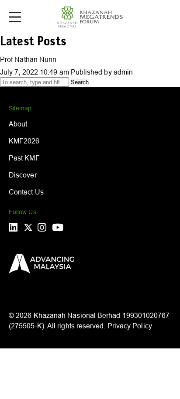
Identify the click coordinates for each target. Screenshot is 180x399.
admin (123, 72)
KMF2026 (24, 141)
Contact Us (26, 192)
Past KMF (24, 158)
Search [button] (80, 81)
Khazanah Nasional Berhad (77, 315)
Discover (23, 175)
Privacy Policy (129, 326)
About (18, 124)
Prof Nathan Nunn (28, 59)
